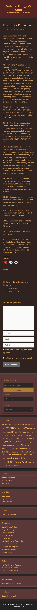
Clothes (32, 428)
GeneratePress (18, 607)
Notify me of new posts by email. (18, 358)
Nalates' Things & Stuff (18, 8)
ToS (24, 458)
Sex (9, 458)
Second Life (23, 282)
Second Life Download (10, 568)
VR (12, 465)
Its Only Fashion (7, 535)
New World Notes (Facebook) (12, 541)
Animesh (32, 424)
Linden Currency (22, 439)
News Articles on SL (9, 446)
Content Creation (6, 432)
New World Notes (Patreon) (11, 544)
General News (11, 282)
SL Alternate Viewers (9, 549)
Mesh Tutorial (12, 441)
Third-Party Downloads (10, 571)
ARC (3, 428)
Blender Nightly (7, 483)
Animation (25, 424)
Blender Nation (7, 480)
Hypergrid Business (9, 514)
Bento (25, 427)
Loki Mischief (6, 538)
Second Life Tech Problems (12, 455)
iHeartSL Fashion (8, 533)
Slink (20, 458)
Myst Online (6, 496)
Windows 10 (17, 465)
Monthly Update (31, 442)
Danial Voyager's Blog (9, 527)
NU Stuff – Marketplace (10, 547)
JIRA (17, 439)
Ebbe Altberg (11, 435)
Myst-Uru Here (7, 499)
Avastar (10, 428)
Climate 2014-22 (12, 288)
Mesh (29, 439)
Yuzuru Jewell (7, 552)
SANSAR (6, 451)
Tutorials (8, 462)
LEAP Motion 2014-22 (14, 291)
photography (7, 448)
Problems (22, 448)
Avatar (18, 428)
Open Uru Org (7, 502)
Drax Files (26, 432)
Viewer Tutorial (21, 462)
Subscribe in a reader (9, 596)
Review (27, 448)
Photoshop (15, 448)
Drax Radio (9, 285)
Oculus (25, 445)
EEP (19, 436)
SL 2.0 (14, 457)
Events (23, 436)
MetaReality (23, 442)
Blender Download (8, 478)
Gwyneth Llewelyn (8, 530)
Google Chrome (11, 439)
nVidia (18, 446)
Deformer (17, 432)
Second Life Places (28, 452)
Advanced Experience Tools (12, 424)
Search (18, 390)
